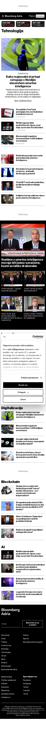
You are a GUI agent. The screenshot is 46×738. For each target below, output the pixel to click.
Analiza (4, 663)
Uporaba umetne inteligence (7, 695)
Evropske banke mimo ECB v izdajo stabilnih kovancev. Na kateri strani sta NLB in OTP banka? (30, 506)
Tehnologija (6, 652)
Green (3, 656)
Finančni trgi (6, 645)
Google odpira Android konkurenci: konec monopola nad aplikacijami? (30, 441)
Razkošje (4, 649)
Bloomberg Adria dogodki (33, 642)
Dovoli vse (23, 385)
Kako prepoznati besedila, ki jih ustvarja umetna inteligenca (29, 581)
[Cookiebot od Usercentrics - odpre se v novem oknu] (32, 337)
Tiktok (25, 694)
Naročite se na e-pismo (32, 624)
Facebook (27, 680)
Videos (26, 635)
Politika (4, 642)
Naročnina (40, 16)
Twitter (26, 687)
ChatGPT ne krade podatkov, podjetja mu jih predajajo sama (30, 184)
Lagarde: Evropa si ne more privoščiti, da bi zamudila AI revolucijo (29, 594)
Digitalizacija (23, 73)
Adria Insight (6, 666)
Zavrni (23, 399)
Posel (3, 639)
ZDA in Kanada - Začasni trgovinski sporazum (11, 290)
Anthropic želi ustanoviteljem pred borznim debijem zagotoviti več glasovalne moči (30, 568)
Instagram (27, 684)
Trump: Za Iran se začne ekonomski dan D (33, 290)
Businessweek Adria (9, 669)
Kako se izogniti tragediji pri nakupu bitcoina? (29, 531)
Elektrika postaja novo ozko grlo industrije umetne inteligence (29, 157)
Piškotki (4, 684)
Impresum (5, 687)
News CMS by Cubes (23, 715)
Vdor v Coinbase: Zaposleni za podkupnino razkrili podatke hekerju (29, 518)
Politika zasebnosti (8, 680)
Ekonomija (5, 635)
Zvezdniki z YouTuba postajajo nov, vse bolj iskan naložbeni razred (29, 111)
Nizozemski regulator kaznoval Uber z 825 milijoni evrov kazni (29, 138)
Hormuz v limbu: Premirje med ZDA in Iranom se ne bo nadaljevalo (33, 316)
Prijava (31, 16)
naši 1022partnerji (15, 349)
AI (3, 547)
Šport (3, 659)
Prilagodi (22, 392)
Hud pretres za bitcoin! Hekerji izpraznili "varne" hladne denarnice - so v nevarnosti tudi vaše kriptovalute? (28, 491)
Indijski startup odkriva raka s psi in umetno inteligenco (30, 196)
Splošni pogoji (6, 677)
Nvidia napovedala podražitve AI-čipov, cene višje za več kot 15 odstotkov (29, 125)
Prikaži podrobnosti (29, 378)
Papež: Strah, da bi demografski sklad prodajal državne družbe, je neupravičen (11, 317)
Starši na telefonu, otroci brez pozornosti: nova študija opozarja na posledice (30, 454)
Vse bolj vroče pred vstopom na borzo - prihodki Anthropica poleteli (29, 171)
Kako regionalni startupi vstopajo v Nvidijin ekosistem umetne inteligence (23, 81)
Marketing (5, 690)
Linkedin (26, 690)
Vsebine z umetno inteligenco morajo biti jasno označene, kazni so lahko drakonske (22, 263)
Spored (26, 639)
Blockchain (10, 482)
